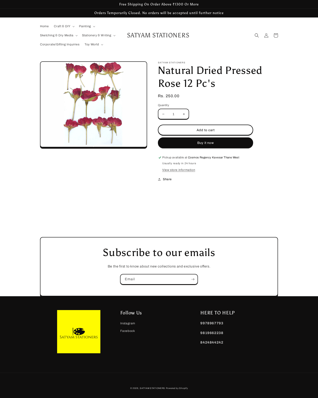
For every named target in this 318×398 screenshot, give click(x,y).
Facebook (127, 331)
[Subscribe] (193, 279)
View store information (178, 170)
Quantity (163, 105)
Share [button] (167, 179)
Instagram (127, 323)
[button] (63, 26)
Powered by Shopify (177, 388)
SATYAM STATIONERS (152, 388)
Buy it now (205, 143)
